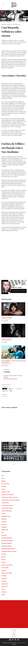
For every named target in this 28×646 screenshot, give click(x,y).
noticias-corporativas (7, 565)
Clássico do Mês (5, 492)
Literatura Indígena (6, 546)
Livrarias (3, 554)
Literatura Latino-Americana (9, 551)
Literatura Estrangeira (7, 540)
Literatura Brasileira (6, 538)
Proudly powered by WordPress (10, 642)
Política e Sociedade (6, 573)
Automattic (13, 644)
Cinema (8, 24)
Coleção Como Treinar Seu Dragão (10, 500)
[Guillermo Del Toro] (14, 330)
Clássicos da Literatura (7, 494)
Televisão (4, 592)
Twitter (14, 632)
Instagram (14, 634)
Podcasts (3, 570)
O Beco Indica (5, 567)
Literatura (4, 535)
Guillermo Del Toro (6, 339)
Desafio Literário (5, 516)
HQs (2, 532)
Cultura (13, 24)
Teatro (3, 589)
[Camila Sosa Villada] (14, 309)
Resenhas (4, 581)
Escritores (4, 521)
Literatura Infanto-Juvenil (8, 548)
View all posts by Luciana (10, 379)
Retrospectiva (5, 584)
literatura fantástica (6, 543)
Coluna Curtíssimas (6, 511)
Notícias (3, 562)
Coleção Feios (5, 502)
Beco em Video (5, 483)
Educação (4, 519)
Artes (2, 478)
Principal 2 (18, 24)
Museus (3, 557)
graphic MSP (4, 529)
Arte (2, 475)
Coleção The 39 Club (6, 508)
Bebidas (3, 481)
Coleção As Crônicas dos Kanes (9, 497)
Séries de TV (4, 586)
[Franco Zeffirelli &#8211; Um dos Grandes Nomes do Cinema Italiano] (14, 352)
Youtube (14, 636)
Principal (3, 575)
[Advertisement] (14, 614)
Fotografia (4, 527)
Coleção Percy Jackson (7, 505)
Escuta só (3, 524)
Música (3, 559)
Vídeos (3, 594)
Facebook (14, 630)
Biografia (3, 24)
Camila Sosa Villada (6, 317)
